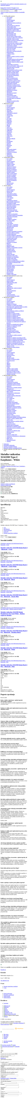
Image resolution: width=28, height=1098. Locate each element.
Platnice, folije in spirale (13, 71)
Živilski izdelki (10, 358)
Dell (8, 148)
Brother (9, 121)
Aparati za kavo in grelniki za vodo (15, 428)
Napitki (9, 356)
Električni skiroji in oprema (14, 384)
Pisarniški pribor (11, 27)
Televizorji (10, 397)
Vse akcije (9, 18)
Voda (8, 367)
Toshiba (9, 142)
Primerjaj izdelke (5, 12)
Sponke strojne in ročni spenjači (15, 59)
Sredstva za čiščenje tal (12, 316)
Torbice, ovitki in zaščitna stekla (14, 418)
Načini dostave (7, 997)
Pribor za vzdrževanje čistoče (14, 305)
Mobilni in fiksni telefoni (13, 383)
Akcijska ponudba (8, 1041)
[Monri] (6, 1016)
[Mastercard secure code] (10, 1014)
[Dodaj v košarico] (7, 559)
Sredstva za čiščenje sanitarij (14, 315)
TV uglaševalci (10, 398)
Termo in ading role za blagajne (15, 37)
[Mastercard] (7, 1005)
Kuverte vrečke (11, 49)
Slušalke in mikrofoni (12, 226)
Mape (8, 55)
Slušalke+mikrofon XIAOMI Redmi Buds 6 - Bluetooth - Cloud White (14, 565)
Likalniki (9, 429)
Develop (9, 134)
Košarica (16, 12)
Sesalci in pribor (11, 424)
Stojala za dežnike (11, 176)
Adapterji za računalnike (13, 257)
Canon (9, 118)
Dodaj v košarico (12, 469)
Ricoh (8, 125)
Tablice (9, 212)
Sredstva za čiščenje (12, 304)
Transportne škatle (11, 95)
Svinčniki (9, 292)
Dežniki (9, 289)
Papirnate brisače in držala (13, 332)
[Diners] (6, 1010)
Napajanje (9, 253)
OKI (8, 137)
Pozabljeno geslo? (5, 1078)
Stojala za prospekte (12, 177)
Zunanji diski (10, 273)
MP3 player (10, 438)
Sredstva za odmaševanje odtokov (15, 324)
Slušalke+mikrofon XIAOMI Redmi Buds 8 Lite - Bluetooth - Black (14, 578)
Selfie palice (10, 419)
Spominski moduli (11, 251)
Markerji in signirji (12, 90)
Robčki (9, 333)
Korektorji (10, 94)
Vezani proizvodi (8, 530)
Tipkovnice (10, 228)
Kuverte (9, 24)
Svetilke (9, 181)
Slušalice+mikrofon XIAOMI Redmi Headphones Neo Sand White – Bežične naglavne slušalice (13, 613)
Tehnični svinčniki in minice (14, 86)
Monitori (9, 196)
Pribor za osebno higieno (13, 347)
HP (8, 117)
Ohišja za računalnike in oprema (14, 247)
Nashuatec (10, 141)
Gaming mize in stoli (12, 238)
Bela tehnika (10, 391)
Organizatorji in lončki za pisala (14, 70)
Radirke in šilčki (11, 88)
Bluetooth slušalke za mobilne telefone (16, 417)
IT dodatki (10, 197)
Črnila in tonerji (18, 9)
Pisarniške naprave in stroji (14, 28)
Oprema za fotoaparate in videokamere (16, 436)
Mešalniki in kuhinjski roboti (14, 426)
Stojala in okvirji (11, 168)
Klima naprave (10, 432)
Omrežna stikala (11, 266)
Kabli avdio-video (11, 258)
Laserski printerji (11, 149)
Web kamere (10, 223)
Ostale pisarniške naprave (13, 82)
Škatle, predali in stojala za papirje (15, 56)
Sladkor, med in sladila (12, 368)
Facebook (6, 1003)
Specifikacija (7, 529)
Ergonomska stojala (11, 179)
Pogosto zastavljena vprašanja (11, 533)
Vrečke (9, 293)
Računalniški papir (11, 35)
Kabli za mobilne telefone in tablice (15, 261)
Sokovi (9, 366)
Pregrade (9, 57)
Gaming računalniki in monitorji (14, 231)
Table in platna (11, 164)
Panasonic (9, 145)
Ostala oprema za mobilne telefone (15, 421)
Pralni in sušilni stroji (12, 434)
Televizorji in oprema (12, 382)
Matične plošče (10, 246)
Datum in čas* (4, 1093)
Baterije (9, 386)
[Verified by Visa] (8, 1012)
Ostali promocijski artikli (13, 296)
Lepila (9, 63)
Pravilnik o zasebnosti (9, 994)
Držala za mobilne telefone (13, 415)
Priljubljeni (11, 12)
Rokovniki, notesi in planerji (14, 288)
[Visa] (5, 1008)
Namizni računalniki (12, 195)
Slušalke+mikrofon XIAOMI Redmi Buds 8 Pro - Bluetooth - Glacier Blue (14, 595)
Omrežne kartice (11, 267)
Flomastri (9, 91)
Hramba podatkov (11, 206)
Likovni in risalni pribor (13, 101)
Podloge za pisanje (12, 92)
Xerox (9, 133)
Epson (9, 123)
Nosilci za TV (10, 401)
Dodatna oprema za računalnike (15, 215)
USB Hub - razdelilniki (12, 224)
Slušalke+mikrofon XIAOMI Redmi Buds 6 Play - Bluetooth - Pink (14, 665)
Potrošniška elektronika (9, 445)
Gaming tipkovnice (11, 234)
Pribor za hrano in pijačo (13, 359)
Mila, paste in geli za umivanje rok (15, 344)
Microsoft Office (11, 208)
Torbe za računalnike (12, 214)
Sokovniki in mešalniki (13, 425)
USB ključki (10, 270)
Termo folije (10, 115)
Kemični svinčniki (12, 83)
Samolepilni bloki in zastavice (14, 47)
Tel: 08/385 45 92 (5, 980)
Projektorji (10, 230)
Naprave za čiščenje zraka (13, 430)
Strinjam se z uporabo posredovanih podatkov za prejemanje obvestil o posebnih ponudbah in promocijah (14, 1064)
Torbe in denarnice (11, 290)
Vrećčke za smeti (11, 329)
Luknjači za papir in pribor (13, 80)
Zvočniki (9, 222)
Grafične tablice (11, 220)
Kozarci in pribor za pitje (13, 371)
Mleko (8, 364)
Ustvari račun (13, 1078)
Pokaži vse (3, 1058)
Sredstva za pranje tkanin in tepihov (15, 320)
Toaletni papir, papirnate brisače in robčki (17, 306)
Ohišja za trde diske (11, 274)
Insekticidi (9, 309)
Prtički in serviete (11, 374)
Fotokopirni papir (11, 33)
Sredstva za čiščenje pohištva (14, 317)
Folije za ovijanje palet (12, 96)
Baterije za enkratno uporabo (14, 407)
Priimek (2, 1084)
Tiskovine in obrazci (12, 41)
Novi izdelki (9, 17)
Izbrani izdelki (10, 21)
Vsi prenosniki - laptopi (12, 211)
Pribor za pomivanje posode (14, 325)
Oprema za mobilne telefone (14, 387)
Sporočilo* (3, 1087)
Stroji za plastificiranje (12, 78)
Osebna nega (10, 394)
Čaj (8, 362)
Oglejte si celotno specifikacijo (8, 484)
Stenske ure (10, 184)
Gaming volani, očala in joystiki (15, 236)
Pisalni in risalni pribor (13, 29)
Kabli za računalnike (12, 259)
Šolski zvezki (10, 102)
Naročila (6, 1037)
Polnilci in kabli (11, 411)
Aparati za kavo (11, 355)
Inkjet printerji (10, 150)
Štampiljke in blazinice (12, 64)
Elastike (9, 99)
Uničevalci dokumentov (13, 75)
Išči (16, 10)
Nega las (9, 437)
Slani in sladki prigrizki (12, 370)
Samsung (9, 122)
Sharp (9, 146)
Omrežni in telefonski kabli (13, 262)
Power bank (10, 414)
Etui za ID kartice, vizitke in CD (15, 66)
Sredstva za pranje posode (13, 313)
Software (9, 192)
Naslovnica (6, 444)
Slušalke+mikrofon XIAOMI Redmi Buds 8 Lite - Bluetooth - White (14, 648)
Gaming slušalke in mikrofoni (14, 235)
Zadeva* (3, 1091)
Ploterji (9, 243)
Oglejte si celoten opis (6, 485)
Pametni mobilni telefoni (13, 403)
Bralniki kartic (10, 227)
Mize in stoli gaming (12, 173)
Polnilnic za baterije (11, 410)
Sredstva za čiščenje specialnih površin (16, 337)
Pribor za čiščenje (12, 327)
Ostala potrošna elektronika (14, 395)
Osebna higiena (10, 312)
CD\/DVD (10, 271)
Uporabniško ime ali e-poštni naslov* (9, 1072)
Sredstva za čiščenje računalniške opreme (17, 339)
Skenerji (9, 153)
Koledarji (9, 286)
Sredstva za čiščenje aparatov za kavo (16, 341)
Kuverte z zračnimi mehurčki (14, 51)
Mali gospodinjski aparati (13, 390)
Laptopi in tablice (12, 193)
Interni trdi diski (11, 254)
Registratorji (10, 52)
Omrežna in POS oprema (13, 204)
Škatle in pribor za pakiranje (14, 31)
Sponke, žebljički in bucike (13, 60)
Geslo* (2, 1075)
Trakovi (9, 114)
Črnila (9, 110)
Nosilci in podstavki (12, 169)
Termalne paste (10, 249)
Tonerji (9, 111)
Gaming (9, 199)
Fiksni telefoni (10, 405)
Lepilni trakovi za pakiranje (14, 98)
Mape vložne (10, 53)
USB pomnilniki (11, 294)
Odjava (5, 1038)
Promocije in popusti (8, 9)
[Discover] (6, 1011)
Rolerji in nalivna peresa (13, 84)
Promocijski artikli (12, 282)
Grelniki (9, 433)
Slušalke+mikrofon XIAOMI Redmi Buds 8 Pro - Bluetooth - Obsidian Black (14, 631)
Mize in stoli (10, 165)
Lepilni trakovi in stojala (13, 67)
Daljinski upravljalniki (12, 402)
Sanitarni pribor (10, 328)
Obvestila (13, 7)
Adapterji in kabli (11, 203)
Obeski (9, 285)
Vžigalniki (10, 284)
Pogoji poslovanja (8, 993)
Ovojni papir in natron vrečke (14, 36)
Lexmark (9, 119)
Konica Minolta (11, 138)
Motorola (6, 1042)
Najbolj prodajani (11, 20)
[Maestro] (6, 1007)
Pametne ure (10, 389)
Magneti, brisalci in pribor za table (15, 62)
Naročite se (3, 969)
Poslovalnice (4, 7)
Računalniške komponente (13, 201)
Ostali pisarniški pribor (12, 72)
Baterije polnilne (11, 409)
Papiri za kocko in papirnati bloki (15, 40)
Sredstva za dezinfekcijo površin (14, 343)
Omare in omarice (11, 166)
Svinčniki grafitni (11, 87)
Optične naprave (11, 250)
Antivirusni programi (12, 210)
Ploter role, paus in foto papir (14, 44)
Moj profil (6, 1035)
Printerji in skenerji (12, 113)
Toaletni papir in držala (13, 331)
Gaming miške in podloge (13, 232)
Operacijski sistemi (11, 207)
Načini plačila (7, 996)
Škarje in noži (10, 68)
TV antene (9, 399)
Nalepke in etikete (12, 45)
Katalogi (9, 7)
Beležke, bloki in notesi (13, 39)
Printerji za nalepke (12, 152)
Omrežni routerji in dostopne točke (15, 265)
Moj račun (6, 1034)
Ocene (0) (6, 531)
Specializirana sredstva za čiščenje (15, 310)
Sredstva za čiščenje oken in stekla (15, 319)
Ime (1, 1082)
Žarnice (9, 441)
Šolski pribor (10, 32)
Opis (5, 527)
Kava (8, 363)
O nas (17, 7)
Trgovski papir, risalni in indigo (14, 43)
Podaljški (9, 263)
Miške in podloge (11, 219)
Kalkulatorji (10, 76)
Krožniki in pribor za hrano (14, 372)
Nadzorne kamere (11, 440)
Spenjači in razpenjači (12, 79)
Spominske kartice (11, 413)
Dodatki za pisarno (12, 171)
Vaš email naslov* (5, 1079)
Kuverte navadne (11, 48)
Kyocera (9, 136)
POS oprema (10, 269)
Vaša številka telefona (6, 1081)
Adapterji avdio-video (12, 255)
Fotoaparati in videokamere (13, 393)
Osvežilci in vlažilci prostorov (14, 308)
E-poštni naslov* (5, 1062)
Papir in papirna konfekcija (14, 22)
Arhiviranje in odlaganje (13, 25)
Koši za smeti (10, 183)
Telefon (2, 1095)
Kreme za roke (10, 345)
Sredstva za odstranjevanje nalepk (15, 340)
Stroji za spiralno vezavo (13, 74)
